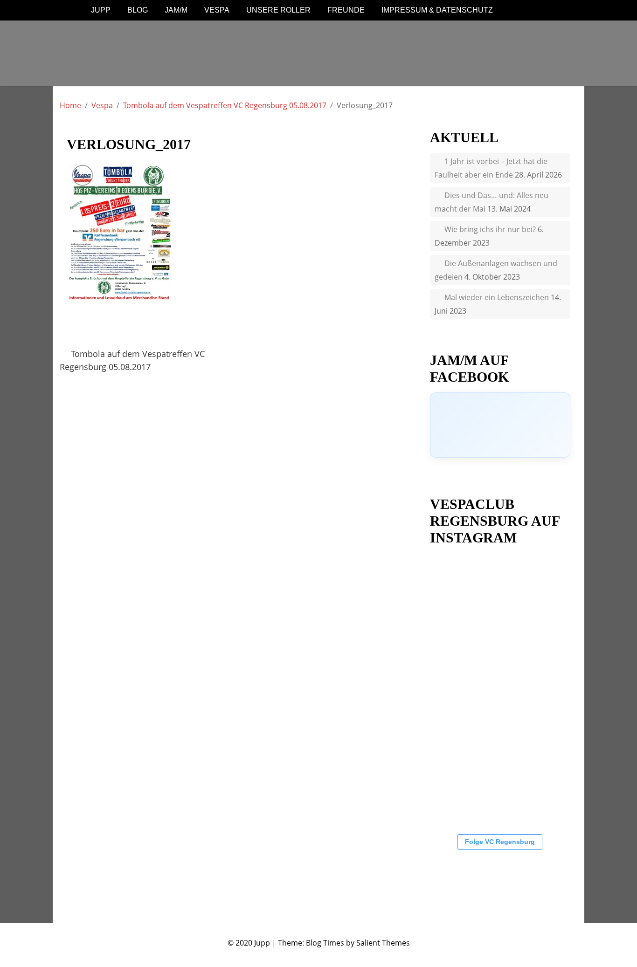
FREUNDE (346, 10)
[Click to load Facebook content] (500, 425)
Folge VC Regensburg (500, 841)
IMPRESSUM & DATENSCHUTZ (437, 10)
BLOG (137, 10)
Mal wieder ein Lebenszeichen (496, 297)
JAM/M (176, 10)
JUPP (101, 10)
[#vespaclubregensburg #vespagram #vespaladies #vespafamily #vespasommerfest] (518, 666)
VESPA (216, 10)
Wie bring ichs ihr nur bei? (490, 229)
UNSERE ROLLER (278, 10)
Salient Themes (383, 943)
